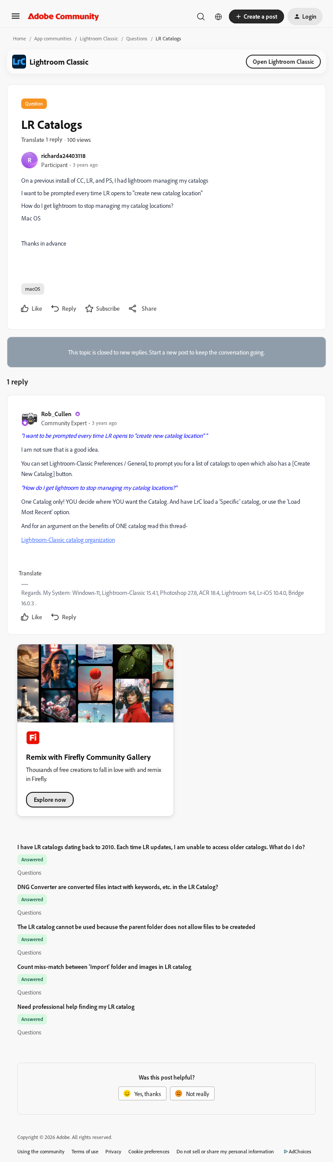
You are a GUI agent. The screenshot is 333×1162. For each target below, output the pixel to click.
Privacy (113, 1151)
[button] (15, 19)
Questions (136, 38)
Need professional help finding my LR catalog (75, 1006)
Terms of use (85, 1151)
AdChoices (300, 1151)
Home (19, 38)
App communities (53, 38)
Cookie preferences (149, 1151)
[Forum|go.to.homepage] (63, 16)
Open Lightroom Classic (283, 61)
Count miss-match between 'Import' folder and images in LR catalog (104, 966)
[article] (166, 516)
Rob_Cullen (56, 413)
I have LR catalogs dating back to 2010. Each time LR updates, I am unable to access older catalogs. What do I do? (161, 846)
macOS (32, 289)
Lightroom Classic (99, 38)
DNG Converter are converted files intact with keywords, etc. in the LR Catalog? (117, 886)
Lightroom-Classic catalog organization (68, 539)
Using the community (41, 1151)
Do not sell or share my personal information (225, 1151)
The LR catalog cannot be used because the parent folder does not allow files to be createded (136, 926)
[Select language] (218, 16)
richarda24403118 (63, 155)
